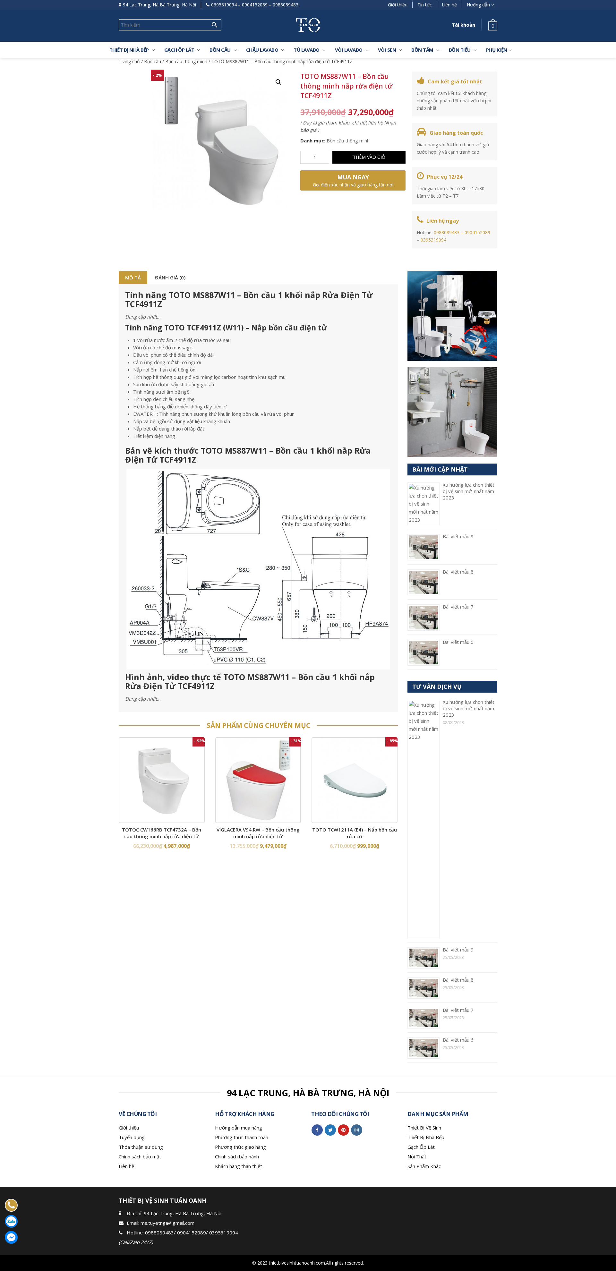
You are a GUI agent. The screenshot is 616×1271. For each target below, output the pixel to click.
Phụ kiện (496, 50)
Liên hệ (449, 5)
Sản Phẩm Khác (424, 1166)
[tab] (133, 277)
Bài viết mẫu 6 (458, 642)
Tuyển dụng (132, 1137)
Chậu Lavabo (262, 50)
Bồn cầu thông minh (186, 61)
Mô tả (133, 277)
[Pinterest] (343, 1130)
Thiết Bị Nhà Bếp (425, 1137)
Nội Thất (416, 1156)
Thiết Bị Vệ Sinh (424, 1127)
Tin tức (424, 5)
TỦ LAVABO (307, 50)
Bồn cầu (152, 61)
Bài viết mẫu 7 (458, 606)
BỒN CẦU (220, 50)
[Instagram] (356, 1130)
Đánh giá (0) (170, 277)
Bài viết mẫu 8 (458, 571)
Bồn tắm (422, 50)
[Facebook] (317, 1130)
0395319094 (224, 5)
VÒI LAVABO (349, 50)
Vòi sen (387, 50)
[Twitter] (330, 1130)
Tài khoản (463, 24)
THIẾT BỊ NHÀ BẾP (129, 50)
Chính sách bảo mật (140, 1156)
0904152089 (255, 5)
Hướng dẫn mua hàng (238, 1127)
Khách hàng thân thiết (238, 1166)
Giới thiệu (397, 5)
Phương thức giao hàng (240, 1147)
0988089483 (285, 5)
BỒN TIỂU (460, 50)
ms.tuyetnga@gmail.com (167, 1223)
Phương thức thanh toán (241, 1137)
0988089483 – (449, 232)
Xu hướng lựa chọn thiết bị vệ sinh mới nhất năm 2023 (468, 491)
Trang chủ (129, 61)
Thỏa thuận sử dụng (141, 1147)
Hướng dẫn (478, 5)
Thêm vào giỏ (369, 157)
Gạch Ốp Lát (421, 1147)
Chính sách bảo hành (237, 1156)
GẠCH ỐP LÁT (179, 50)
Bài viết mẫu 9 (458, 536)
